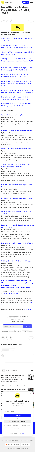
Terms (21, 440)
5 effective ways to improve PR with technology (16, 131)
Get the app (25, 444)
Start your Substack (13, 444)
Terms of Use (25, 425)
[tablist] (8, 350)
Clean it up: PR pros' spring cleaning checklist (16, 148)
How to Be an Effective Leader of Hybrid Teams (17, 243)
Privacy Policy (17, 428)
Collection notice (28, 440)
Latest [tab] (7, 370)
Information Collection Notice (20, 427)
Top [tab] (3, 370)
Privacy (17, 440)
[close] (30, 394)
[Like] (3, 20)
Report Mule (27, 309)
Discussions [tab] (14, 370)
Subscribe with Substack (18, 421)
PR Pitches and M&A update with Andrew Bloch (16, 198)
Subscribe (25, 2)
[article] (17, 380)
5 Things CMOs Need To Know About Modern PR (17, 261)
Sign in (31, 2)
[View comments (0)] (6, 20)
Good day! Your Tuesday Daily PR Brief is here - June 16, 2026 (12, 376)
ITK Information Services (11, 293)
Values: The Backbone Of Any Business (14, 115)
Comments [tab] (5, 350)
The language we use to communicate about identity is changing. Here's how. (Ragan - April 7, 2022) (17, 61)
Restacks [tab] (12, 350)
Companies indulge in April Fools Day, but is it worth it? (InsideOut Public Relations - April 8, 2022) (16, 83)
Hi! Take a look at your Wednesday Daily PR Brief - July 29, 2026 (13, 390)
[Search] (32, 370)
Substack (9, 448)
